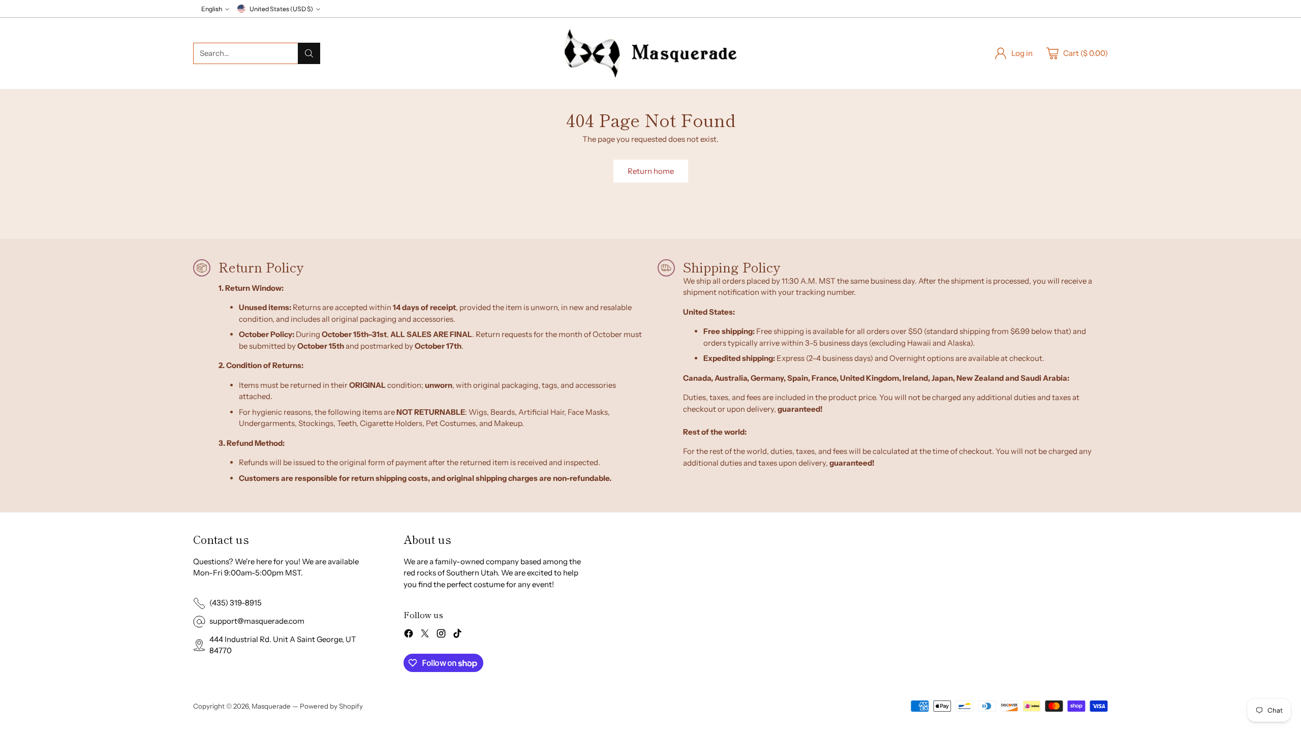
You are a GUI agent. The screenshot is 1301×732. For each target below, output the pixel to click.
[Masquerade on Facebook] (408, 635)
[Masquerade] (650, 53)
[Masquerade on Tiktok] (457, 635)
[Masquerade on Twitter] (425, 635)
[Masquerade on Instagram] (441, 635)
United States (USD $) (281, 9)
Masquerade (271, 706)
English (211, 9)
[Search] (309, 53)
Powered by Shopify (331, 706)
